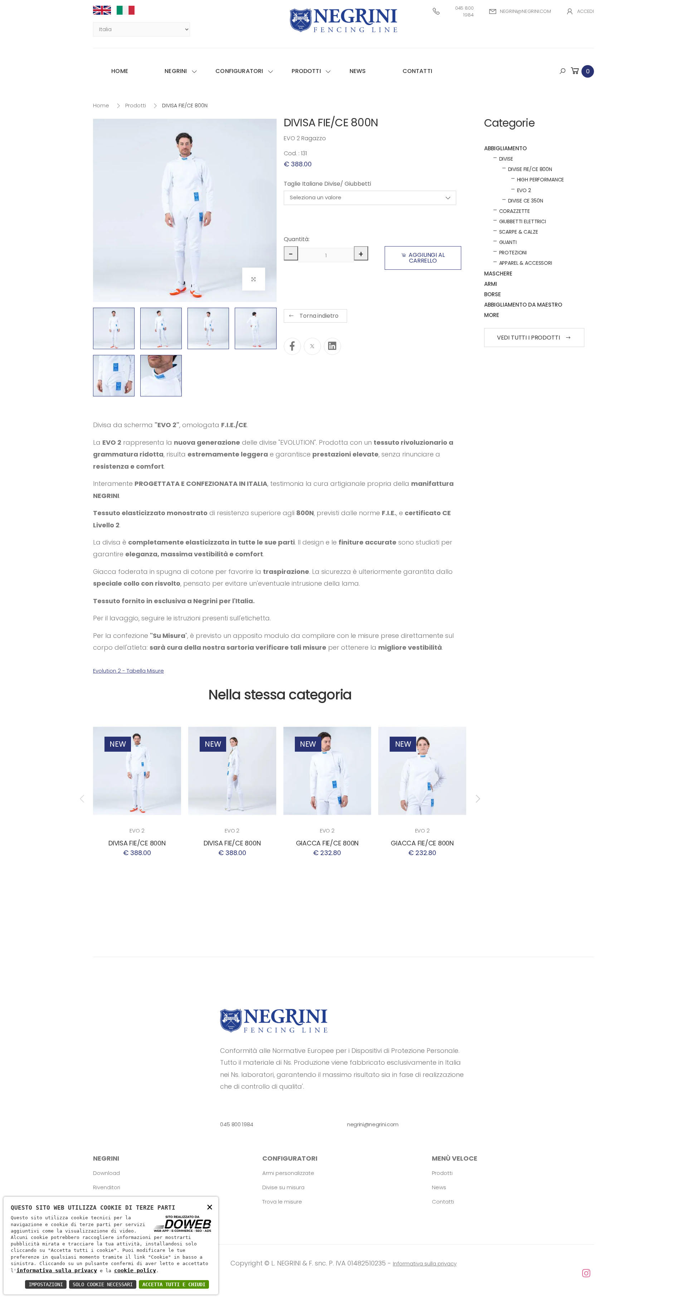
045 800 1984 (464, 12)
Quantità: (296, 239)
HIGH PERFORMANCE (540, 179)
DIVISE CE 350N (525, 200)
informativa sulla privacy (56, 1270)
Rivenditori (106, 1187)
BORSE (492, 294)
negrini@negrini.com (525, 11)
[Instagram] (343, 1273)
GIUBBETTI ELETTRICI (522, 221)
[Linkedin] (332, 346)
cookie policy (135, 1270)
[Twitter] (312, 346)
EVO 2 (137, 830)
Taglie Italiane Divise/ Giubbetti (327, 184)
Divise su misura (283, 1187)
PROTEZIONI (513, 252)
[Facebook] (292, 346)
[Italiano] (128, 10)
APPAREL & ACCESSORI (525, 263)
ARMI (490, 284)
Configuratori (239, 71)
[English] (105, 10)
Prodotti (306, 71)
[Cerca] (562, 71)
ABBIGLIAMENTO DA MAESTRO (523, 304)
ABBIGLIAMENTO (505, 148)
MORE (491, 315)
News (358, 71)
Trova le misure (282, 1201)
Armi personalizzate (288, 1173)
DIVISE (506, 158)
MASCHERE (498, 273)
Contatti (417, 71)
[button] (582, 71)
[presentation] (82, 798)
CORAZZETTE (514, 211)
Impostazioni (46, 1284)
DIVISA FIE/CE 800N (136, 843)
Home (119, 71)
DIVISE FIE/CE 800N (530, 169)
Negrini (176, 71)
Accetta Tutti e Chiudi (173, 1284)
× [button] (209, 1206)
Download (106, 1173)
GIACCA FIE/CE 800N (327, 843)
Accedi (585, 11)
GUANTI (508, 242)
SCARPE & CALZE (518, 231)
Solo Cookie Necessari (103, 1284)
